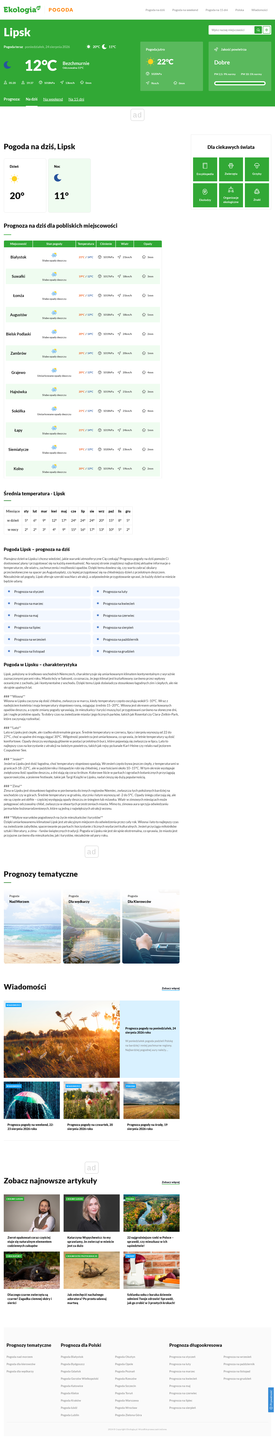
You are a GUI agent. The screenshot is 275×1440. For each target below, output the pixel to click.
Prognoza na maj (26, 615)
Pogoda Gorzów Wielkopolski (79, 1378)
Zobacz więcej (171, 988)
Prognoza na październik (120, 639)
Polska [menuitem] (239, 10)
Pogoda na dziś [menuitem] (155, 10)
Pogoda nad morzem (20, 1356)
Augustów (18, 314)
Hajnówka (18, 391)
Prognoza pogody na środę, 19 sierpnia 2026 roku (147, 1127)
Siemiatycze (18, 449)
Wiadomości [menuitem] (259, 10)
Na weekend (53, 99)
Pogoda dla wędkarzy (20, 1371)
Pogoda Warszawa (127, 1400)
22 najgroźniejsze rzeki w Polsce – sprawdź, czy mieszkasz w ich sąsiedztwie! (150, 1241)
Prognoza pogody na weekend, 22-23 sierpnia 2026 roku (30, 1127)
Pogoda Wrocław (126, 1407)
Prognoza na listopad (29, 651)
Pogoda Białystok (72, 1356)
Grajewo (18, 372)
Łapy (18, 430)
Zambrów (18, 353)
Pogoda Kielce (70, 1393)
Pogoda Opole (124, 1364)
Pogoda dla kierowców (21, 1364)
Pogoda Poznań (125, 1371)
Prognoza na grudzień (118, 651)
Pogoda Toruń (124, 1393)
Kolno (18, 468)
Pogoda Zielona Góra (128, 1415)
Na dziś (32, 99)
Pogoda (61, 10)
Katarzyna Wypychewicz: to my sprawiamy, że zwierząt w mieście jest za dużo (90, 1241)
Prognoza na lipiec (27, 627)
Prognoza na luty (115, 591)
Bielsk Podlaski (18, 334)
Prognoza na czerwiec (118, 615)
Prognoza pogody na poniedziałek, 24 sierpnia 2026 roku (150, 1030)
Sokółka (18, 411)
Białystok (18, 257)
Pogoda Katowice (72, 1386)
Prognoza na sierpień (118, 627)
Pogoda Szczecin (125, 1386)
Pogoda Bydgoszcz (73, 1364)
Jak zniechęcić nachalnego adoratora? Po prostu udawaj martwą (87, 1299)
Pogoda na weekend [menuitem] (185, 10)
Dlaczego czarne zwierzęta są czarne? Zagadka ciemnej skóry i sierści (29, 1299)
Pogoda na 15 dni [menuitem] (217, 10)
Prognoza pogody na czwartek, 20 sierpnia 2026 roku (90, 1127)
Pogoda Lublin (70, 1415)
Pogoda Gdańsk (71, 1371)
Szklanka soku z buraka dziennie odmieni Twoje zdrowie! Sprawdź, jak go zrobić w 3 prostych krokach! (151, 1299)
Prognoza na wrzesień (30, 639)
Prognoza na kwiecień (119, 603)
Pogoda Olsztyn (125, 1356)
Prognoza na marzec (28, 603)
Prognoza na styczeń (29, 591)
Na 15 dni (76, 99)
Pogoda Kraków (71, 1400)
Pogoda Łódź (69, 1407)
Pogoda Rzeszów (126, 1378)
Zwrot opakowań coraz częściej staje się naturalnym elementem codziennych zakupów (29, 1241)
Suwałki (18, 276)
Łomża (18, 295)
